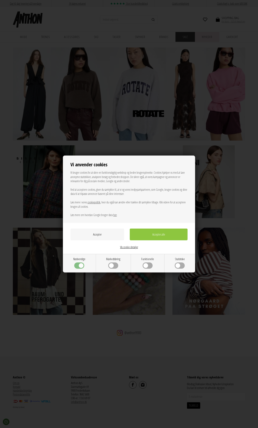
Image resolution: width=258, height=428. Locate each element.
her (115, 215)
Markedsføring (113, 259)
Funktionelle (147, 259)
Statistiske (180, 259)
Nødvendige (79, 259)
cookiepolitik (93, 202)
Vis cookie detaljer (129, 247)
